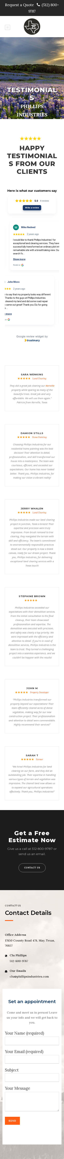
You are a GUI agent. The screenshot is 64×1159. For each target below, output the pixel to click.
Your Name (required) (24, 1033)
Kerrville (50, 385)
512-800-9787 (42, 849)
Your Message (17, 1088)
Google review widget (30, 336)
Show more (16, 259)
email (40, 854)
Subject (12, 1070)
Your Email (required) (24, 1051)
